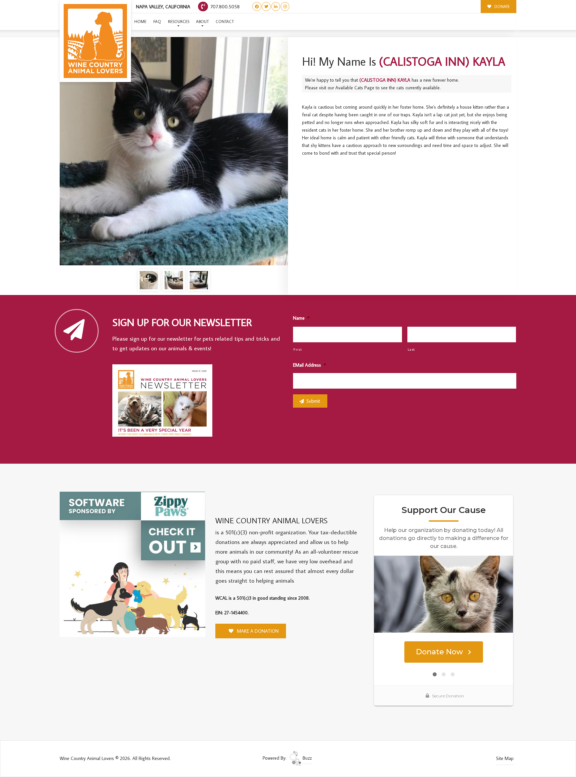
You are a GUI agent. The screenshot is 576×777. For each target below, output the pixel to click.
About (202, 21)
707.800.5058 (224, 6)
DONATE (501, 6)
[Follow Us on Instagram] (285, 6)
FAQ (157, 21)
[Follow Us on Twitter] (266, 6)
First (297, 349)
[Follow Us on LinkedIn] (275, 6)
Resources (178, 21)
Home (140, 21)
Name (301, 318)
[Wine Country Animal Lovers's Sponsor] (132, 564)
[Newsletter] (165, 402)
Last (411, 349)
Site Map (505, 758)
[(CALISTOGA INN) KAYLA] (174, 151)
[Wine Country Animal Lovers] (95, 41)
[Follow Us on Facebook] (256, 6)
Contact (225, 21)
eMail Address (309, 365)
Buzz (306, 758)
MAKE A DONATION (257, 631)
